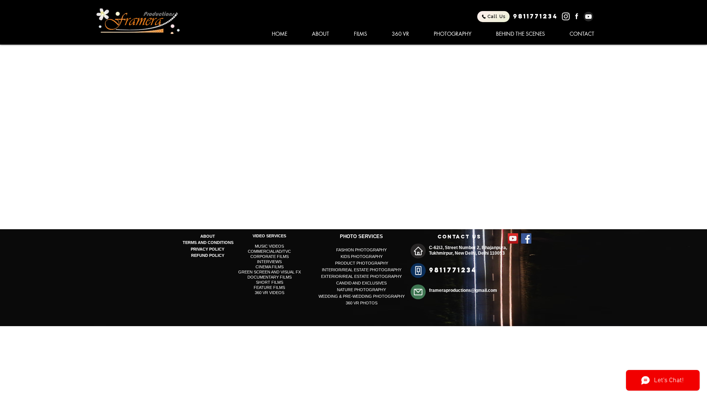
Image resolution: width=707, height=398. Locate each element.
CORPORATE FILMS (269, 256)
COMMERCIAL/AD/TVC (269, 251)
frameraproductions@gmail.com (463, 290)
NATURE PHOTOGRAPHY (361, 289)
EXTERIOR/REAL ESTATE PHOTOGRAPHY (361, 276)
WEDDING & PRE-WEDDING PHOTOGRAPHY (362, 296)
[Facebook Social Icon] (526, 238)
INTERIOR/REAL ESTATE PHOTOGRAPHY (361, 270)
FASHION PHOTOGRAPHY (361, 250)
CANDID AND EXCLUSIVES (361, 283)
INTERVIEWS (269, 261)
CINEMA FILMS (270, 267)
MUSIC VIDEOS (269, 246)
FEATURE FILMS (269, 287)
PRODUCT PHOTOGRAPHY (361, 263)
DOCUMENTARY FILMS (269, 277)
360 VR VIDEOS (269, 292)
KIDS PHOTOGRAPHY (362, 256)
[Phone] (418, 270)
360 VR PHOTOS (361, 303)
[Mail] (418, 291)
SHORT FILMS (269, 282)
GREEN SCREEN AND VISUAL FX (269, 272)
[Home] (418, 251)
